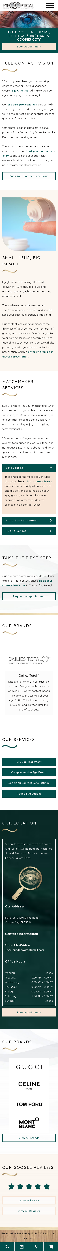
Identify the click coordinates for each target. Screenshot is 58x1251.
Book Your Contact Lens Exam (29, 176)
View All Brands (29, 1137)
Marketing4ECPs (27, 1233)
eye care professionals (22, 104)
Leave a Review (29, 1200)
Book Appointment (29, 46)
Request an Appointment (29, 596)
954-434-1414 (22, 945)
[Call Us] (7, 1246)
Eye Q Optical (20, 90)
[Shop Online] (51, 1246)
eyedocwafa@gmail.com (28, 950)
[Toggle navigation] (50, 5)
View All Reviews (29, 1211)
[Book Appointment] (22, 1246)
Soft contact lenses (39, 481)
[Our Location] (36, 1246)
